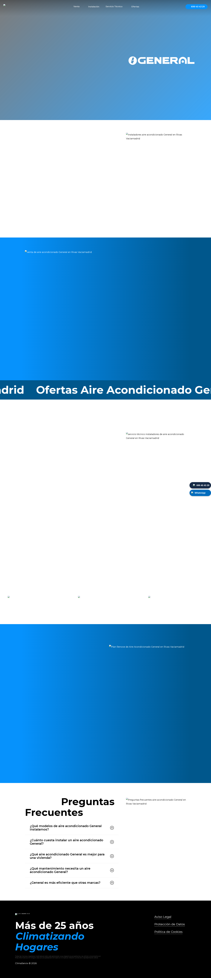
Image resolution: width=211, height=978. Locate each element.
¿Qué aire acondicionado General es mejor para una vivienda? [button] (67, 856)
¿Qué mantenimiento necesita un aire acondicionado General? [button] (60, 870)
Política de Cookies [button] (168, 932)
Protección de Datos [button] (169, 924)
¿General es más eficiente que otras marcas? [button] (65, 882)
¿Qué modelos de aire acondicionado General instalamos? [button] (66, 827)
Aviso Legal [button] (162, 917)
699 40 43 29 (202, 485)
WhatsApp (200, 493)
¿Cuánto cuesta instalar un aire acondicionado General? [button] (66, 841)
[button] (29, 101)
